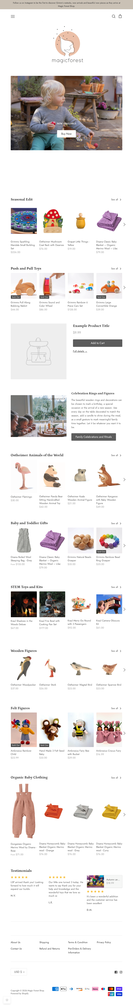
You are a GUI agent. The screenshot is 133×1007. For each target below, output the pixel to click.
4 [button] (72, 184)
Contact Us (16, 948)
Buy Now (66, 134)
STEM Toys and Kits (27, 587)
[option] (66, 113)
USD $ (18, 972)
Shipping (44, 942)
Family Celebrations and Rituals (94, 437)
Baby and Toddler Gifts (29, 523)
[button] (8, 224)
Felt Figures (20, 708)
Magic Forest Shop (36, 990)
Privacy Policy (104, 942)
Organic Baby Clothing (29, 777)
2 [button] (64, 184)
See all (115, 199)
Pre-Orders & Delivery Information (79, 950)
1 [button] (60, 184)
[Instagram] (119, 972)
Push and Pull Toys (26, 268)
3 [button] (68, 184)
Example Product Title (91, 326)
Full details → (80, 351)
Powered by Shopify (20, 993)
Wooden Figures (24, 651)
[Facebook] (114, 972)
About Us (15, 942)
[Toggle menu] (13, 16)
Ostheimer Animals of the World (37, 455)
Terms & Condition (78, 942)
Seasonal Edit (22, 199)
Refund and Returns (49, 948)
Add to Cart (97, 343)
